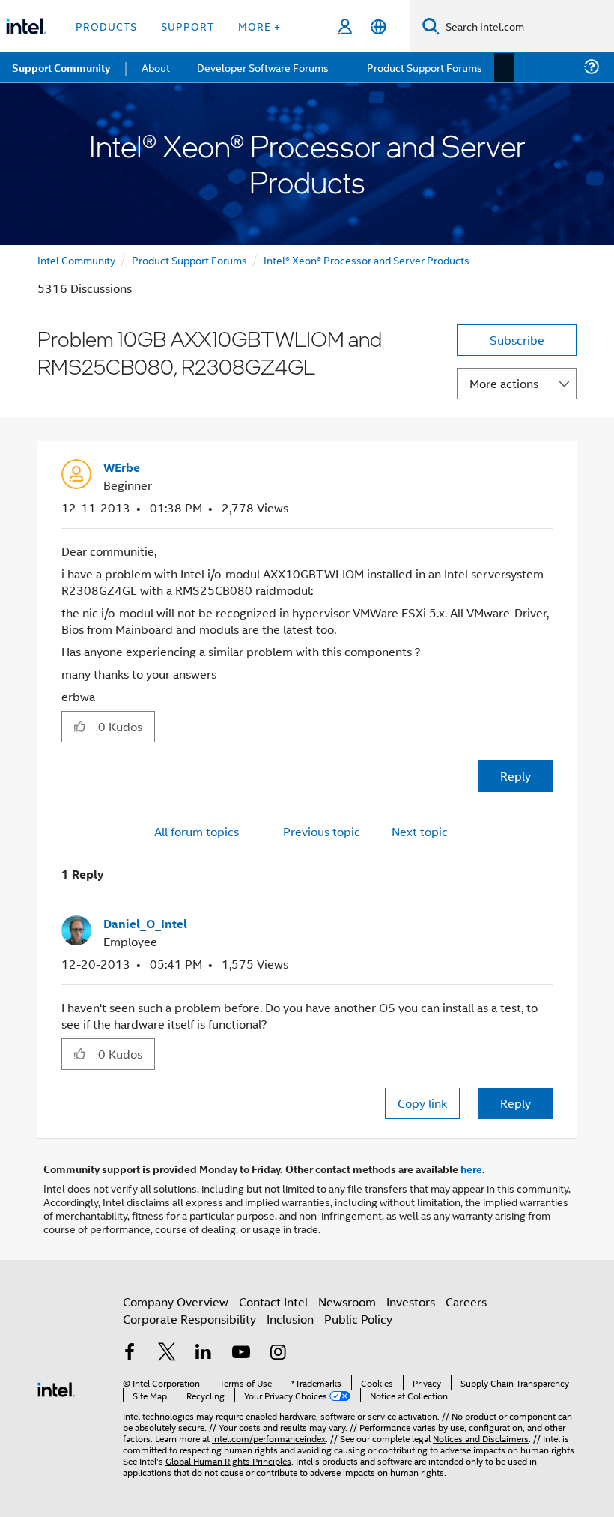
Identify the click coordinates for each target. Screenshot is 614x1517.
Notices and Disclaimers (481, 1436)
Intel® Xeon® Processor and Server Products (366, 259)
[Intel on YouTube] (241, 1351)
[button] (547, 472)
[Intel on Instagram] (278, 1351)
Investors (410, 1300)
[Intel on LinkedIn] (203, 1351)
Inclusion (290, 1317)
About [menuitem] (156, 67)
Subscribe (517, 339)
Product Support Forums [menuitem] (423, 67)
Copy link (422, 1101)
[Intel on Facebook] (129, 1351)
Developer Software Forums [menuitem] (263, 67)
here (471, 1167)
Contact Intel (273, 1300)
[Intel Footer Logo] (56, 1386)
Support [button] (187, 26)
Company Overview (175, 1300)
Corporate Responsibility (189, 1317)
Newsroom (347, 1300)
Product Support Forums (189, 259)
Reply (515, 775)
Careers (466, 1300)
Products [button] (106, 26)
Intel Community (76, 259)
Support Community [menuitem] (61, 67)
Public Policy (358, 1317)
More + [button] (259, 26)
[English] (378, 26)
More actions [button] (503, 383)
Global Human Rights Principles (228, 1459)
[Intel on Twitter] (167, 1351)
